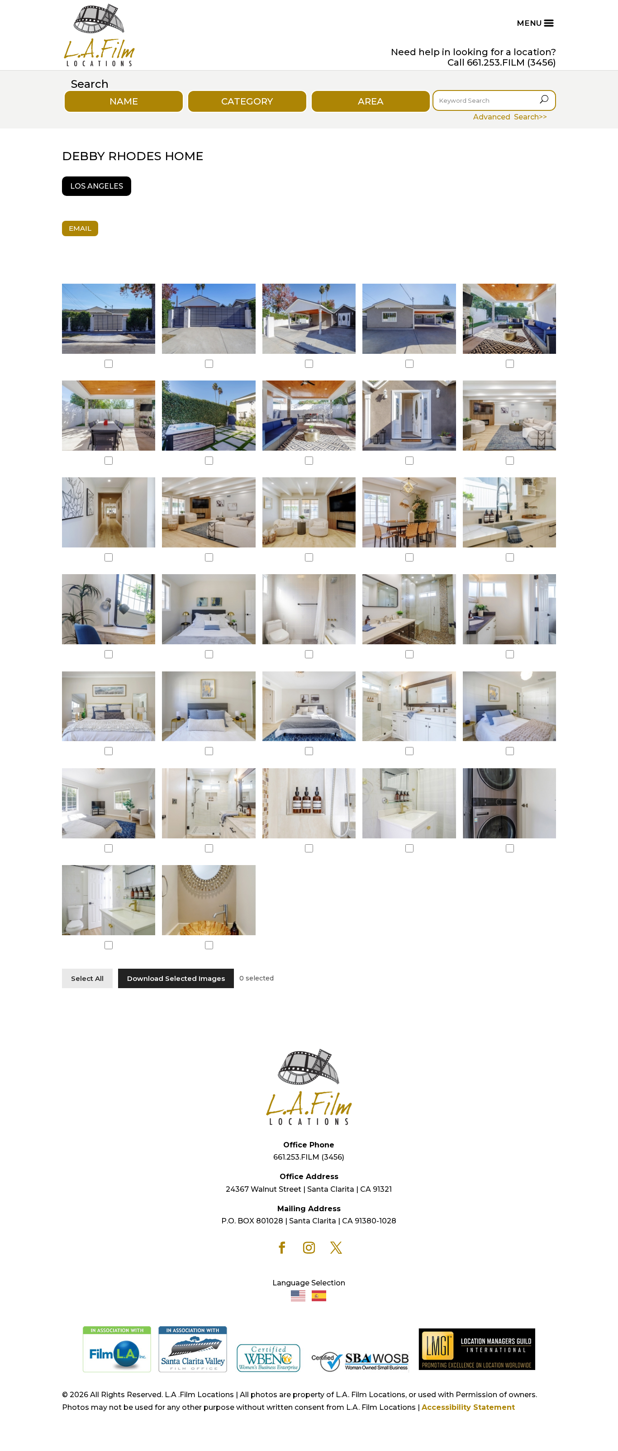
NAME (123, 101)
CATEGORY (247, 101)
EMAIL (80, 228)
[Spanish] (319, 1295)
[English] (298, 1295)
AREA (371, 101)
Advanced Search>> (510, 117)
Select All (87, 978)
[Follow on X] (336, 1248)
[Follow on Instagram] (309, 1248)
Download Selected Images (176, 978)
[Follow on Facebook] (282, 1248)
